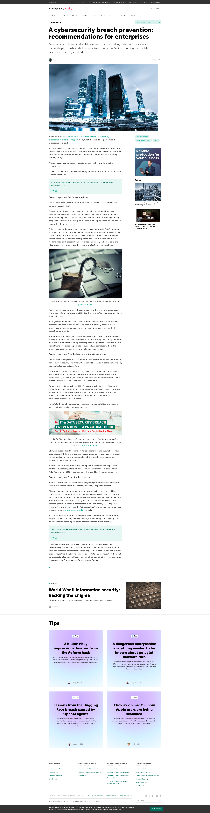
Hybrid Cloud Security (143, 782)
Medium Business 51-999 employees (126, 2)
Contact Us (52, 801)
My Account (155, 8)
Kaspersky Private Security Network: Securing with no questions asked (145, 226)
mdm (156, 140)
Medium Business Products (117, 763)
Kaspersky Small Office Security (88, 769)
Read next (54, 584)
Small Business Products (87, 763)
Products (52, 15)
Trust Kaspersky (97, 801)
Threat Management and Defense (147, 775)
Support (85, 15)
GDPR (111, 15)
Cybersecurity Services (143, 772)
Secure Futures (121, 15)
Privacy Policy (85, 795)
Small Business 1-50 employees (100, 2)
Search (159, 22)
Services (63, 15)
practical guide (85, 304)
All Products (82, 775)
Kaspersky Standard (55, 769)
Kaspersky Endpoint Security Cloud (89, 772)
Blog (131, 15)
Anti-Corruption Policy (97, 795)
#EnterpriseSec (56, 22)
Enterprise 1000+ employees (151, 2)
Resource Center (97, 15)
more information (115, 809)
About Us (58, 801)
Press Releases (87, 801)
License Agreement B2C (111, 795)
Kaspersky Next (112, 769)
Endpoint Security (142, 779)
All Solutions (53, 779)
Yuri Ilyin (56, 60)
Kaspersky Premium (55, 775)
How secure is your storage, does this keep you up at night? (147, 204)
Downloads (75, 15)
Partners (65, 801)
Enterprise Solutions (143, 763)
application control (143, 140)
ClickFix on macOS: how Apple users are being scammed (134, 709)
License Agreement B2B (125, 795)
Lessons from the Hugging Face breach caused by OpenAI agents (76, 709)
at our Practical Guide (87, 445)
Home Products (80, 2)
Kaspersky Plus (54, 772)
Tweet (54, 190)
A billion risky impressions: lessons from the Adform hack (76, 648)
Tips (77, 636)
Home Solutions (54, 763)
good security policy (74, 510)
